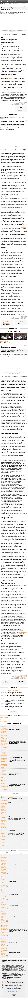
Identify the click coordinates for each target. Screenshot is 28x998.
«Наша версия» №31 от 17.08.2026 (20, 676)
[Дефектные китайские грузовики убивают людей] (4, 942)
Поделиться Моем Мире (3, 1)
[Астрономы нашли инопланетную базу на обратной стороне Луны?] (4, 895)
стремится (23, 227)
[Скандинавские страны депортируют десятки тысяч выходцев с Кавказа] (4, 881)
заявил (10, 78)
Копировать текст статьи (15, 1)
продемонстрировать (14, 189)
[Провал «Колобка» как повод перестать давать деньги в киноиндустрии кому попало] (4, 917)
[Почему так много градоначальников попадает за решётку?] (4, 729)
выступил (15, 44)
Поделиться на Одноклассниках (6, 1)
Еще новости (14, 712)
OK (14, 995)
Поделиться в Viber (10, 1)
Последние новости (14, 690)
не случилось (23, 632)
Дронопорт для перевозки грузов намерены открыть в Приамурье (20, 337)
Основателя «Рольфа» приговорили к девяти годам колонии (6, 337)
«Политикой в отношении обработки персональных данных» (14, 990)
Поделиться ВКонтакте (1, 1)
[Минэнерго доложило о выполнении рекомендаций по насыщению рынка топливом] (4, 930)
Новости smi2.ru (4, 341)
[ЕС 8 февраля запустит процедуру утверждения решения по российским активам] (4, 786)
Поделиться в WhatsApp (8, 1)
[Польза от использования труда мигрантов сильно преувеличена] (4, 952)
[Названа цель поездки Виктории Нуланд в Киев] (4, 773)
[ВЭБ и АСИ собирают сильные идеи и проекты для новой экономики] (4, 822)
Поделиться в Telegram (12, 1)
